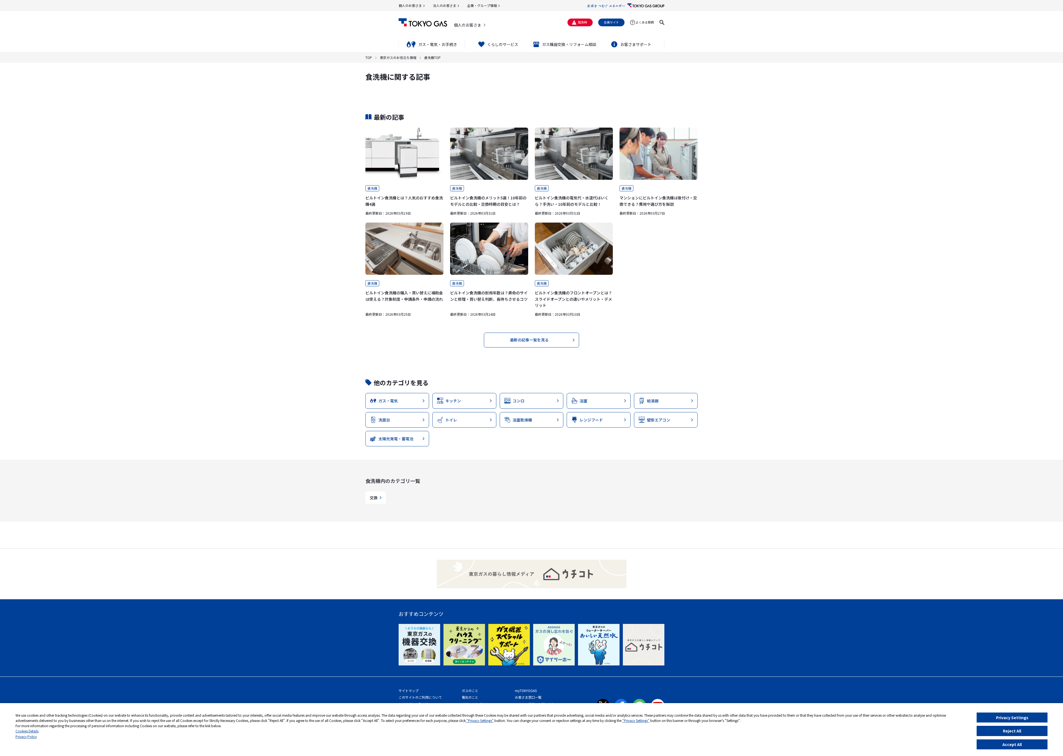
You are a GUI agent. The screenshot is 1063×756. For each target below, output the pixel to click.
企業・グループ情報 (482, 5)
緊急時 (582, 22)
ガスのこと (470, 690)
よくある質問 (645, 22)
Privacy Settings (1012, 717)
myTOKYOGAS (526, 690)
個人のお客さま (410, 5)
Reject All (1012, 731)
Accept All (1012, 744)
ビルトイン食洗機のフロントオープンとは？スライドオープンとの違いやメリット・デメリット (573, 299)
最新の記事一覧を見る (529, 340)
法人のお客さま (444, 5)
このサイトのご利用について (420, 697)
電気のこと (470, 697)
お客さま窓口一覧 (528, 697)
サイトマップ (409, 690)
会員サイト (611, 22)
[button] (661, 22)
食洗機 (372, 188)
